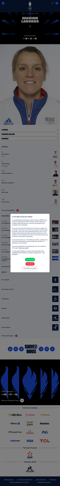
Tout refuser (30, 264)
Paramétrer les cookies (30, 268)
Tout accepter (30, 259)
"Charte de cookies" (23, 248)
